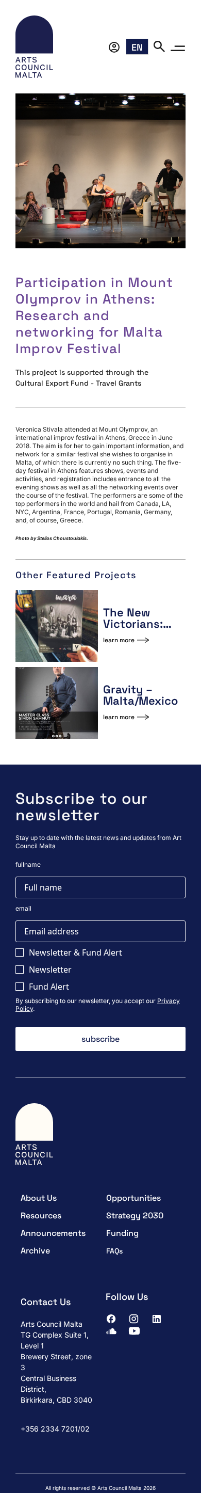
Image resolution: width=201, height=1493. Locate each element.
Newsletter (50, 969)
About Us (39, 1198)
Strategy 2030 (134, 1215)
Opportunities (133, 1198)
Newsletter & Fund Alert (75, 952)
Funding (122, 1233)
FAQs (114, 1251)
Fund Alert (49, 986)
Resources (41, 1215)
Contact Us (46, 1302)
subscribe (100, 1039)
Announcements (53, 1233)
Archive (35, 1250)
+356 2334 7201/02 (55, 1428)
